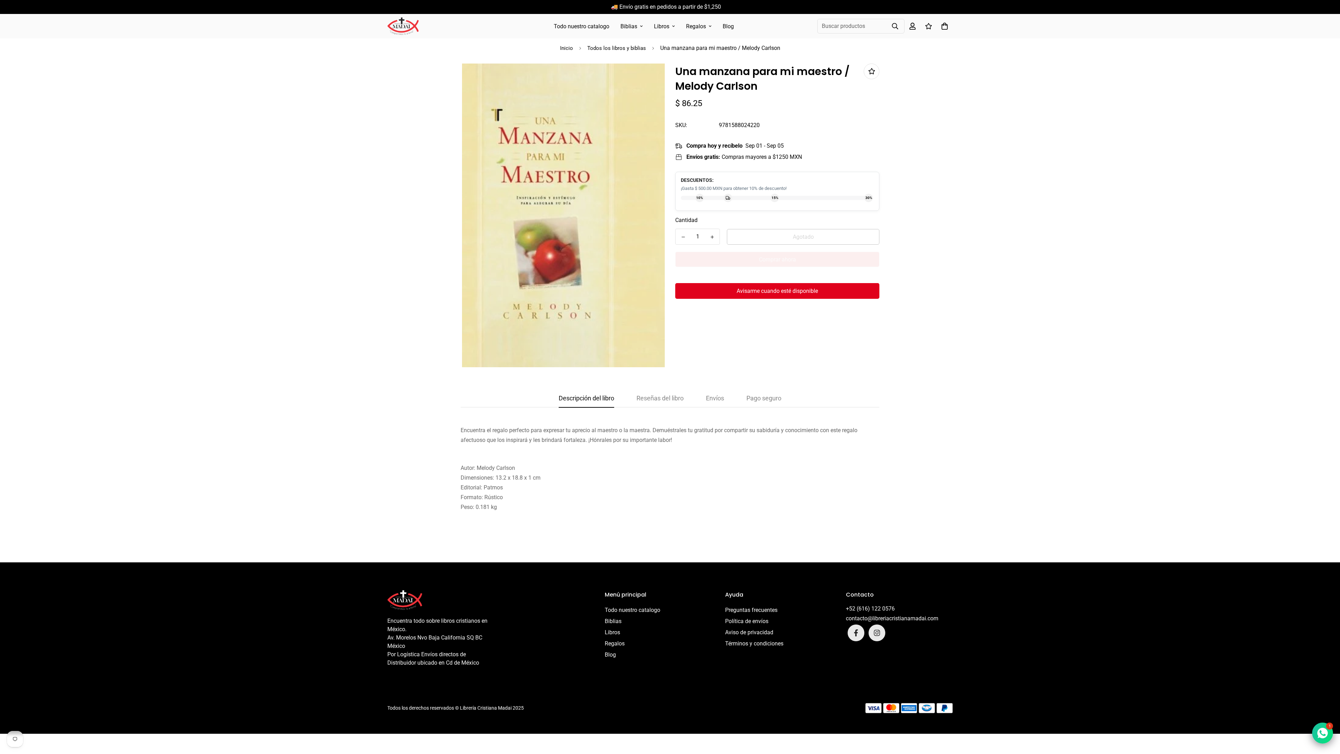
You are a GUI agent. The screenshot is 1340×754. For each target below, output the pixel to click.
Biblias (628, 26)
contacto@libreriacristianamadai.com (892, 618)
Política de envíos (746, 621)
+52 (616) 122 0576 (870, 608)
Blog (728, 26)
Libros (661, 26)
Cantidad (686, 220)
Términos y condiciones (754, 643)
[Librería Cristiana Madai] (403, 26)
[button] (943, 26)
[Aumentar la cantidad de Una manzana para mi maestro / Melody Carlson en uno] (712, 237)
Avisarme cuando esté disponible (777, 291)
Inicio (566, 48)
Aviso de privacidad (749, 632)
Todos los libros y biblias (616, 48)
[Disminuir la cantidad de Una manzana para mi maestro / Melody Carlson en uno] (683, 237)
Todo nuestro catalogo (581, 26)
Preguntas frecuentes (751, 610)
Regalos (696, 26)
